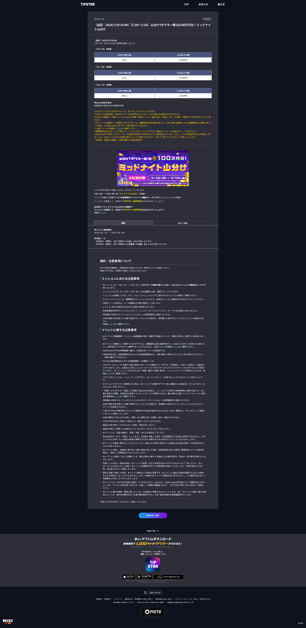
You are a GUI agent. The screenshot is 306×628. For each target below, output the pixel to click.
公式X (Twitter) (155, 592)
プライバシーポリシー (182, 599)
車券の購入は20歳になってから (123, 602)
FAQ (194, 599)
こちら (118, 128)
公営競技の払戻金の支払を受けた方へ (179, 602)
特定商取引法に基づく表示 (143, 599)
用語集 (98, 599)
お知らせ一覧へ (153, 515)
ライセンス (117, 599)
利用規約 (107, 599)
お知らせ (203, 4)
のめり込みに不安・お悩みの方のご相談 (150, 602)
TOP (186, 4)
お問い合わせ (203, 599)
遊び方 (221, 4)
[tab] (123, 223)
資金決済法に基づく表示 (163, 599)
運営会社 (128, 599)
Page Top (151, 530)
